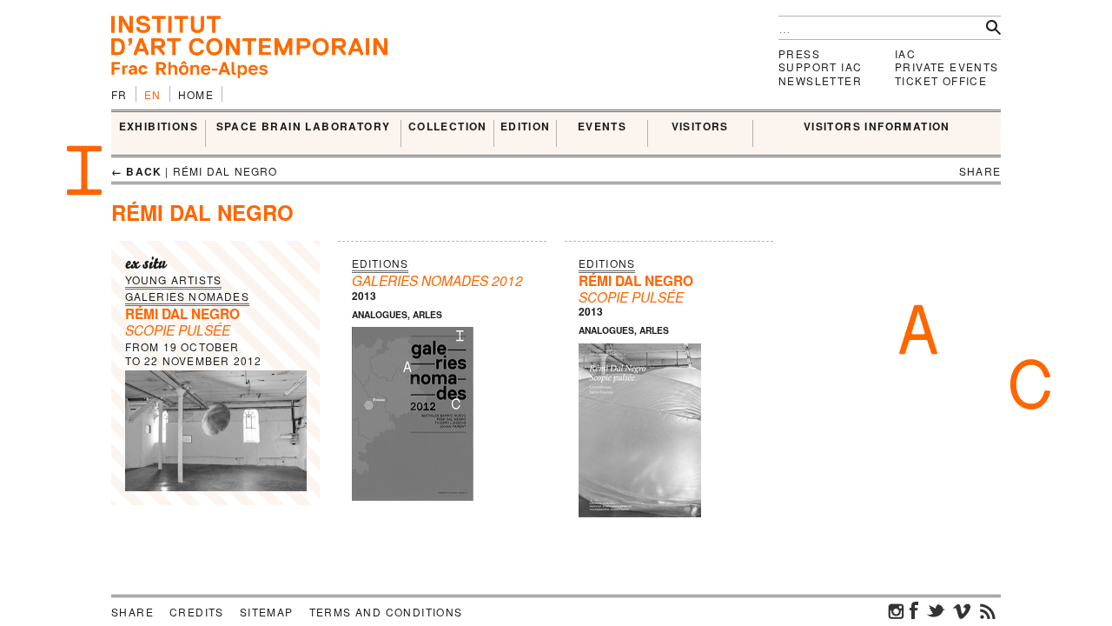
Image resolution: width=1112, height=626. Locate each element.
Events (602, 127)
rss (988, 610)
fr (119, 94)
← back (136, 171)
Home (196, 94)
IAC (905, 53)
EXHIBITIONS (158, 127)
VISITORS (700, 127)
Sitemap (267, 611)
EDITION (525, 127)
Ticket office (941, 80)
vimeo (962, 610)
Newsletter (820, 80)
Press (799, 53)
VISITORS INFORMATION (877, 127)
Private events (947, 66)
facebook (914, 610)
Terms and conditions (386, 611)
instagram (896, 610)
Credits (196, 611)
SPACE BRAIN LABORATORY (303, 127)
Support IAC (820, 66)
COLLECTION (447, 127)
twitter (936, 610)
